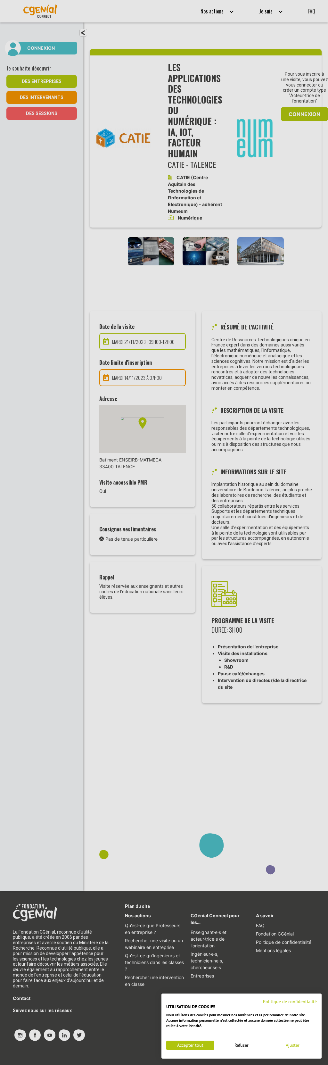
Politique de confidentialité (290, 1001)
